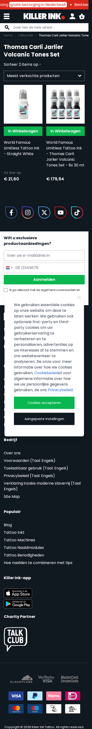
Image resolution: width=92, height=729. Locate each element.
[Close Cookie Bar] (79, 297)
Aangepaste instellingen (44, 419)
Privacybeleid (60, 390)
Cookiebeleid (46, 373)
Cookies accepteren (44, 402)
